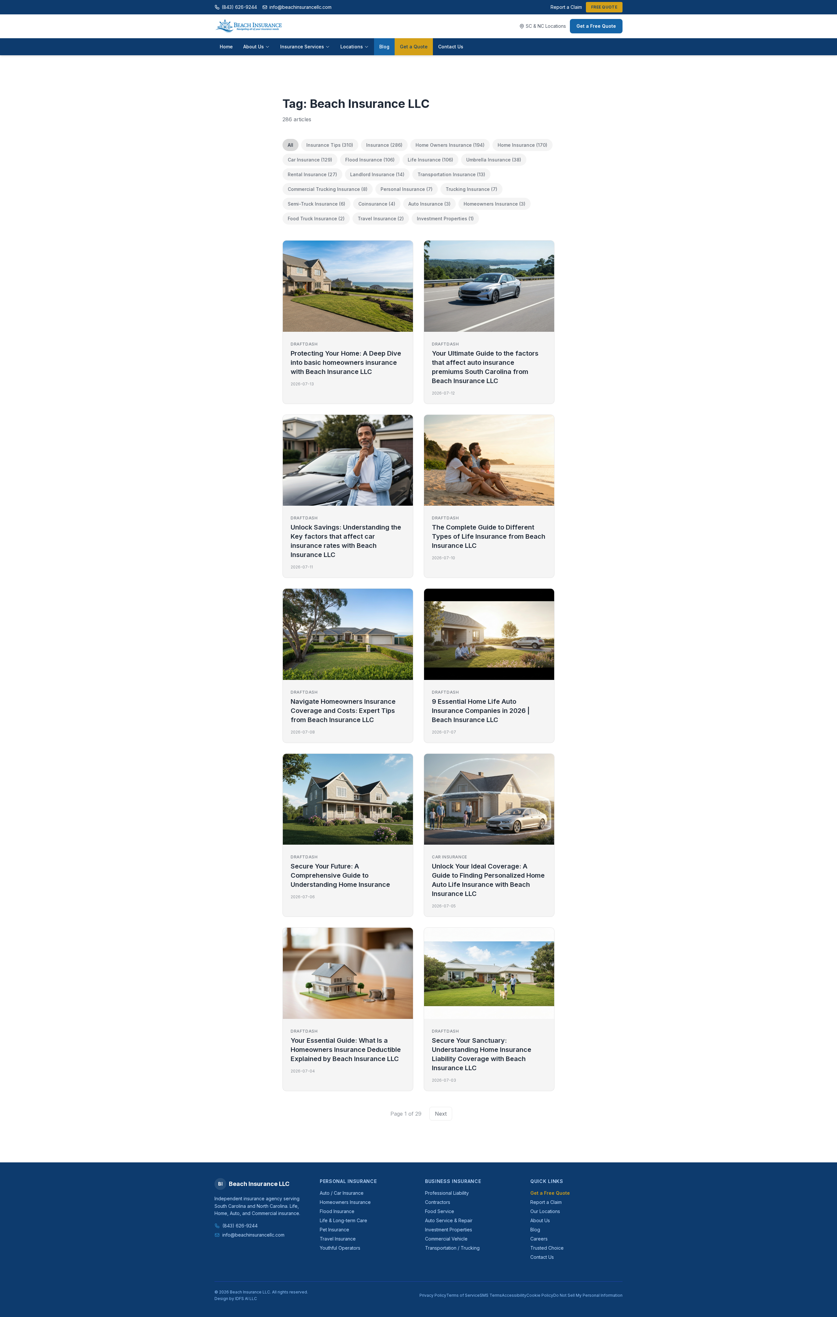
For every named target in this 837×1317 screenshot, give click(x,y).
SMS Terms (491, 1295)
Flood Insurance (337, 1211)
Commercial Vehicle (446, 1238)
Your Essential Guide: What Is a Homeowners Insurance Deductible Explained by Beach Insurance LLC (346, 1050)
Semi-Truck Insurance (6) (316, 204)
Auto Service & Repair (448, 1220)
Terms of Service (463, 1295)
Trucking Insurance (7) (471, 189)
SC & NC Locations (546, 26)
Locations (351, 46)
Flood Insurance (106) (370, 159)
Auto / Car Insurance (342, 1193)
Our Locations (545, 1211)
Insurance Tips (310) (329, 145)
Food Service (439, 1211)
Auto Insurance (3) (429, 204)
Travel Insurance (338, 1238)
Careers (539, 1238)
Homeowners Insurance (345, 1202)
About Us (253, 46)
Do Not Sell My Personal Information (588, 1295)
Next (441, 1113)
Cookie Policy (539, 1295)
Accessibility (514, 1295)
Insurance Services (302, 46)
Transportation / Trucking (452, 1248)
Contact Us (450, 46)
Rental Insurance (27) (312, 174)
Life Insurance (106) (430, 159)
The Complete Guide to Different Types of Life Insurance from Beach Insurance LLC (488, 536)
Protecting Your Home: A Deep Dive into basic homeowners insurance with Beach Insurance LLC (346, 362)
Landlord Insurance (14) (377, 174)
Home (226, 46)
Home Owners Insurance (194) (450, 145)
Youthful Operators (340, 1248)
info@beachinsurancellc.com (300, 7)
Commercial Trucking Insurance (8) (327, 189)
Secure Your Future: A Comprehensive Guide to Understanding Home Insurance (340, 875)
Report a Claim (566, 7)
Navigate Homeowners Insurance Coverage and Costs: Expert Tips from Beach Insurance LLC (343, 711)
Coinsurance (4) (376, 204)
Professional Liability (447, 1193)
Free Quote (604, 7)
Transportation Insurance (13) (451, 174)
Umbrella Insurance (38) (493, 159)
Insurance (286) (384, 145)
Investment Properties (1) (445, 218)
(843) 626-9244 (239, 7)
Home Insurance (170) (522, 145)
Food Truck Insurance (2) (316, 218)
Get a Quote (414, 46)
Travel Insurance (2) (381, 218)
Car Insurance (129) (310, 159)
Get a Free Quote (596, 26)
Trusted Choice (547, 1248)
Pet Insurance (334, 1229)
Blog (384, 46)
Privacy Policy (432, 1295)
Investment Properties (448, 1229)
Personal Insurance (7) (407, 189)
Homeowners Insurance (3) (494, 204)
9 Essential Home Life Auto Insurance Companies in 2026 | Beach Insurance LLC (481, 711)
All (290, 145)
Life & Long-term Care (343, 1220)
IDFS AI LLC (246, 1298)
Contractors (437, 1202)
